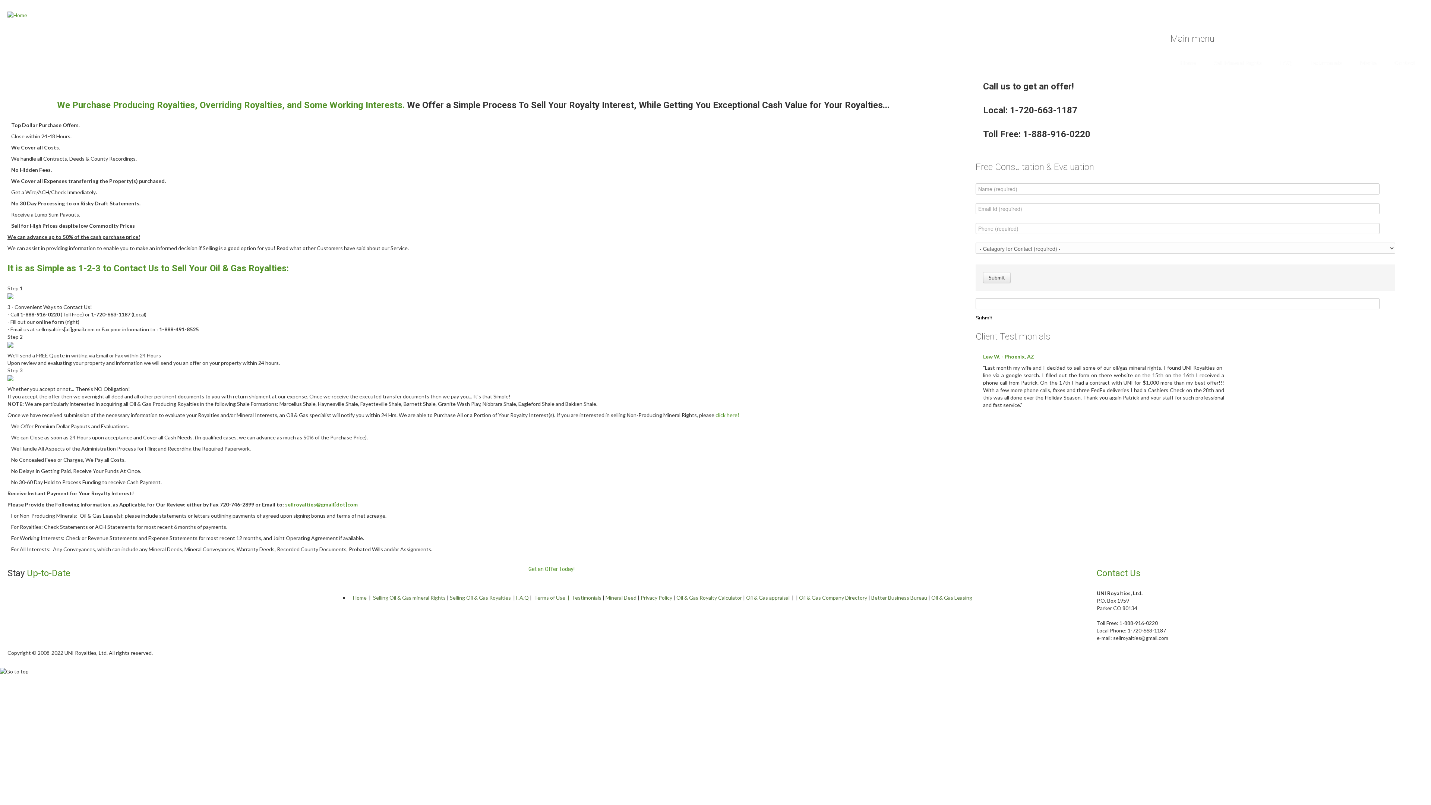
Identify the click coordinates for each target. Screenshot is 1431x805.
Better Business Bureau (899, 597)
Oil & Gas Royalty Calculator (709, 597)
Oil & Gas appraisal (768, 597)
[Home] (17, 15)
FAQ (1286, 62)
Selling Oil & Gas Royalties (480, 597)
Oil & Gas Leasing (951, 597)
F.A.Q (522, 597)
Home (1188, 62)
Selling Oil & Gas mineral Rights (409, 597)
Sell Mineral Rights (1238, 62)
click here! (727, 415)
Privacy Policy (656, 597)
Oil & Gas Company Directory (833, 597)
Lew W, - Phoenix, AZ (1008, 356)
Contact (1404, 62)
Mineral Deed (621, 597)
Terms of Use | (553, 597)
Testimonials (1326, 62)
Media (1368, 62)
